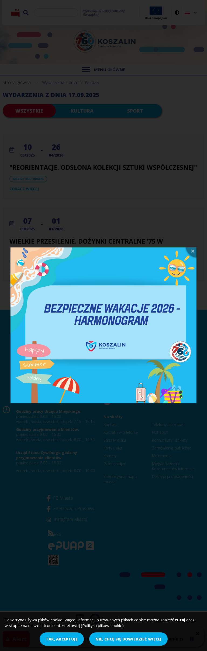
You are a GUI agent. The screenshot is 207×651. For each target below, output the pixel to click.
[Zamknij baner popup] (190, 253)
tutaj (180, 619)
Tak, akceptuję (62, 639)
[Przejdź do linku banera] (103, 325)
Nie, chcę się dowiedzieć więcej (128, 639)
